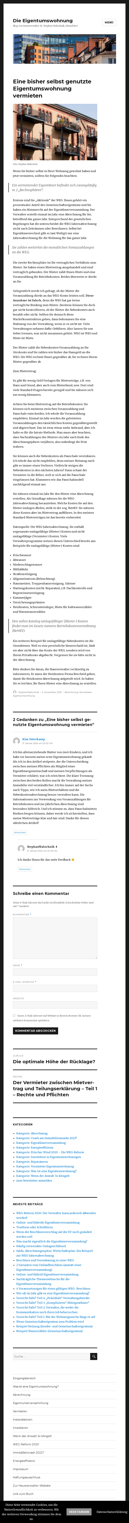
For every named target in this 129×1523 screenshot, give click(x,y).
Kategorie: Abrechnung (32, 1133)
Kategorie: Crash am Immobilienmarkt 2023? (46, 1138)
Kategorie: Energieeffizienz (34, 1147)
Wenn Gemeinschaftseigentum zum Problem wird (50, 1321)
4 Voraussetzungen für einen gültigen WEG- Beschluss (53, 1288)
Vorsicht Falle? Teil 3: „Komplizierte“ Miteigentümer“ (52, 1302)
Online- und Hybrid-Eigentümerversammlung (47, 1274)
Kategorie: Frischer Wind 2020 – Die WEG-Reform (50, 1152)
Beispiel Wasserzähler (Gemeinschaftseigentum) (49, 1331)
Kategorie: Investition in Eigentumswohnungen (48, 1157)
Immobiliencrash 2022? (28, 1452)
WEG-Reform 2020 (26, 1444)
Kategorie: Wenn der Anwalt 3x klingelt (43, 1176)
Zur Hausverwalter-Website (32, 1485)
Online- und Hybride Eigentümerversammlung (48, 1222)
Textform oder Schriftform (34, 1227)
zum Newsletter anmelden (34, 1180)
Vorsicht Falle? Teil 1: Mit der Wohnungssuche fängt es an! (55, 1317)
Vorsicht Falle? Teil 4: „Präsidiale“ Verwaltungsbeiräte (53, 1298)
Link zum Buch (23, 1494)
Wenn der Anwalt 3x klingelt (32, 1436)
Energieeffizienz (24, 1460)
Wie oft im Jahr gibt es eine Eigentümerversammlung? (53, 1293)
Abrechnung (71, 692)
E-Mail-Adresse (24, 982)
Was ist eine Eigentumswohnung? (36, 1386)
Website (18, 998)
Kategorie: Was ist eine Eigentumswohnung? (46, 1171)
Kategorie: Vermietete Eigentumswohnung (45, 1166)
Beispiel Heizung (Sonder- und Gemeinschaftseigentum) (54, 1326)
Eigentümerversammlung (30, 1403)
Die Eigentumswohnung (43, 20)
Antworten (20, 832)
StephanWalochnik (28, 692)
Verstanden (79, 1512)
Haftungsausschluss (26, 1477)
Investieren (20, 1427)
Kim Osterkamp (33, 739)
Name (17, 965)
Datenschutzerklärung (112, 1512)
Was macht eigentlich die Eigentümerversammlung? (51, 1241)
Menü (109, 22)
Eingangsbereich (24, 1378)
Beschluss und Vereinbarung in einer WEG (45, 1260)
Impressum (20, 1469)
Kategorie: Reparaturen (32, 1161)
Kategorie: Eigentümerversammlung (41, 1142)
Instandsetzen (22, 1419)
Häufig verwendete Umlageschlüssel (41, 1246)
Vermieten (20, 1411)
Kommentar (22, 914)
